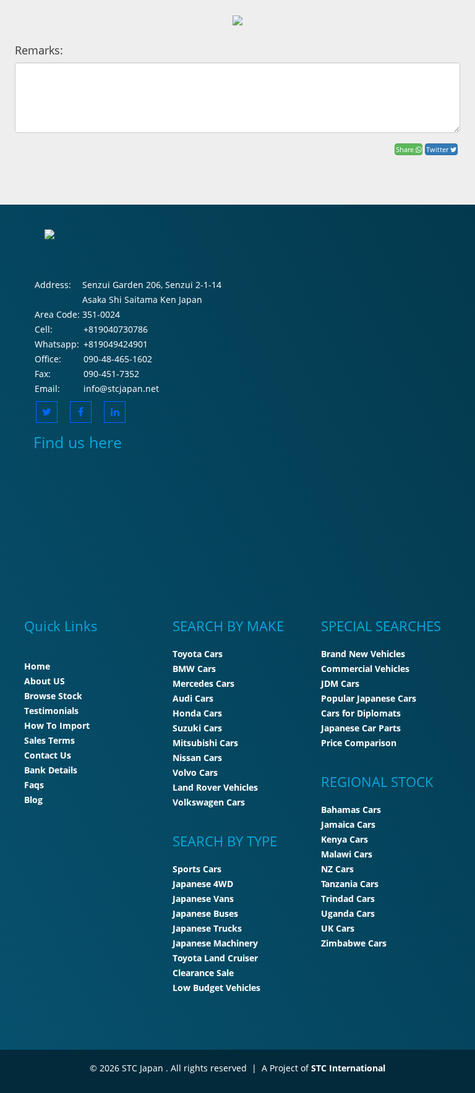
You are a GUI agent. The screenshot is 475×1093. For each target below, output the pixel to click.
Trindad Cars (348, 898)
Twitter (438, 149)
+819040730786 (115, 329)
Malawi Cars (346, 854)
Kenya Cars (344, 839)
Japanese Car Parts (361, 728)
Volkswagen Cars (209, 802)
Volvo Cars (195, 772)
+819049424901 (115, 344)
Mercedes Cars (203, 683)
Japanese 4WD (203, 884)
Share (406, 149)
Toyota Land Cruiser (215, 958)
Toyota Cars (198, 654)
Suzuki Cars (197, 728)
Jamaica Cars (348, 824)
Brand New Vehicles (363, 654)
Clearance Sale (203, 973)
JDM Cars (340, 683)
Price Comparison (358, 743)
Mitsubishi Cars (205, 743)
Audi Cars (193, 698)
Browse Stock (53, 696)
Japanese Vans (203, 898)
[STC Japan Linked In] (115, 412)
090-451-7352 (111, 374)
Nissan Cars (197, 757)
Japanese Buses (205, 913)
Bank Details (50, 770)
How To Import (57, 725)
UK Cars (337, 928)
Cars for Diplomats (361, 713)
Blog (33, 800)
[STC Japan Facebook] (80, 412)
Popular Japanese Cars (368, 698)
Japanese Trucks (207, 928)
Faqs (34, 785)
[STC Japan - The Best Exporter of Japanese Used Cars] (237, 19)
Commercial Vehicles (365, 668)
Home (37, 666)
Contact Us (47, 755)
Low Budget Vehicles (216, 987)
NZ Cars (337, 869)
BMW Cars (194, 668)
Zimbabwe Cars (354, 943)
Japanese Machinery (215, 943)
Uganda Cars (348, 913)
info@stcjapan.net (121, 388)
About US (44, 681)
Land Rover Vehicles (215, 787)
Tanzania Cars (350, 884)
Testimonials (51, 711)
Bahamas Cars (351, 809)
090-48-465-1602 (117, 359)
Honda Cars (197, 713)
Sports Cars (197, 869)
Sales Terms (49, 740)
